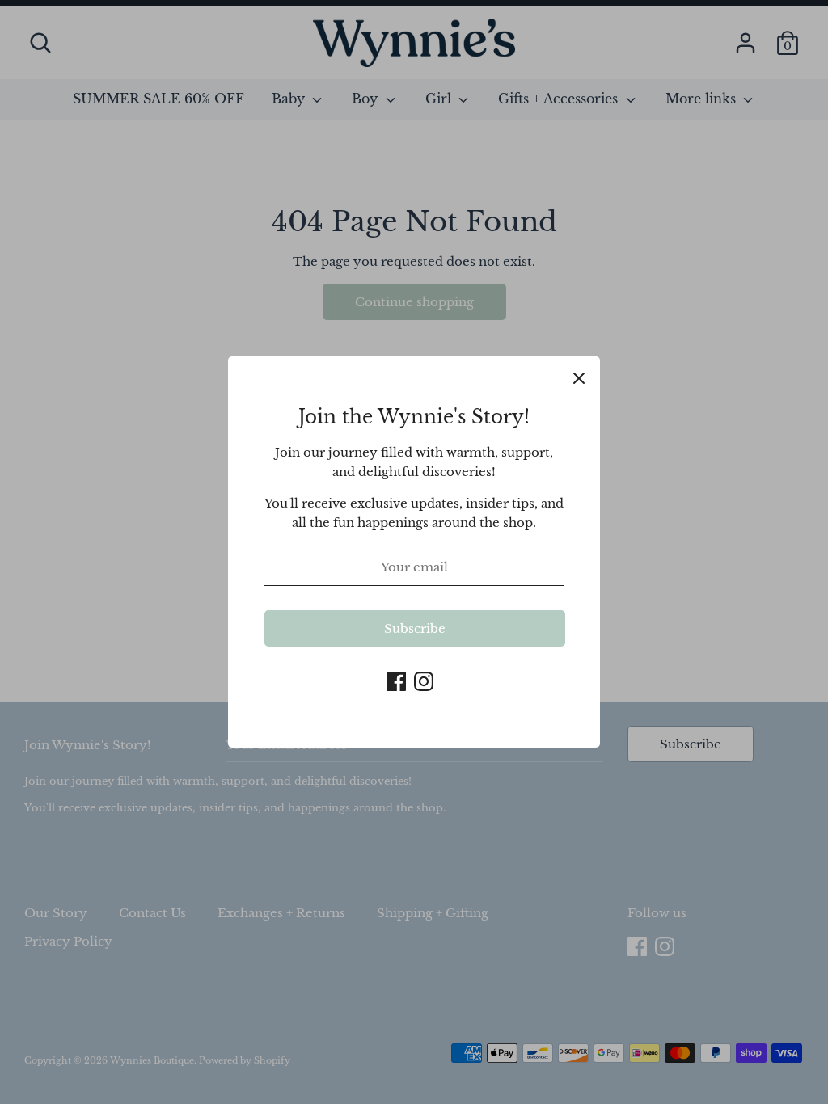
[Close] (579, 377)
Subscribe (415, 628)
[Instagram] (423, 679)
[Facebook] (396, 679)
